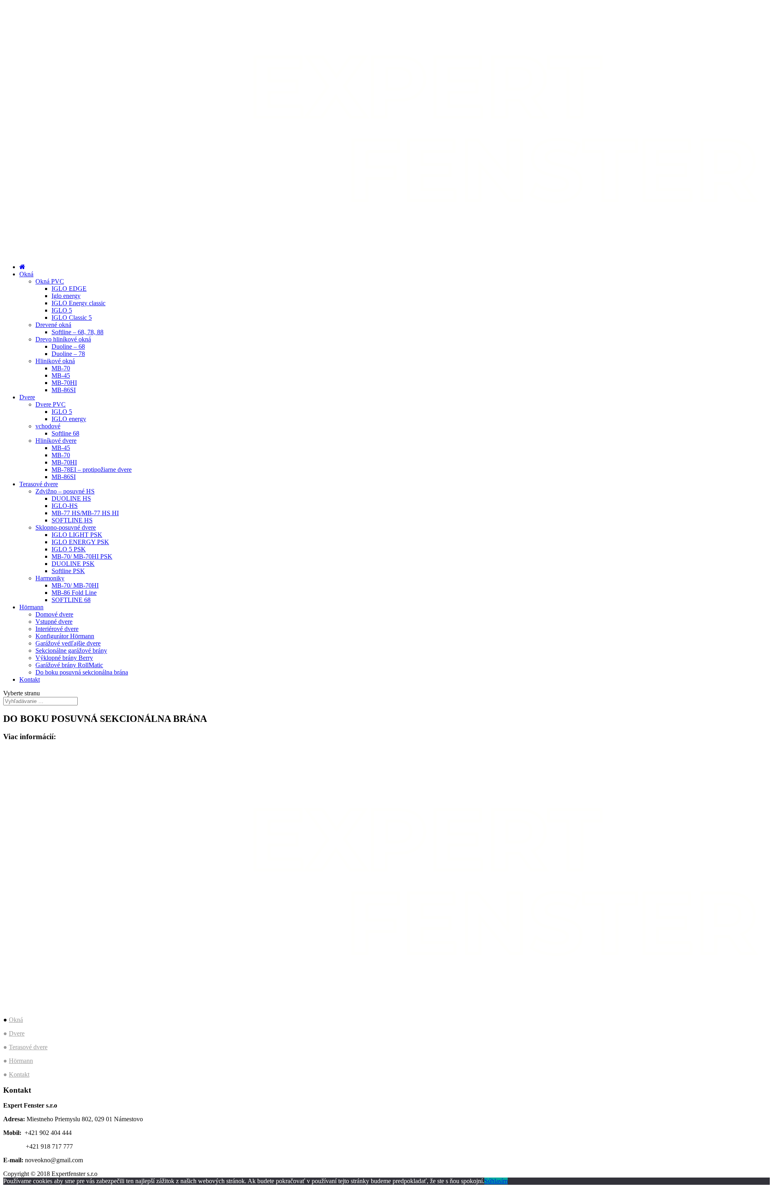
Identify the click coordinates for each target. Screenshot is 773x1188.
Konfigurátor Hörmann (64, 636)
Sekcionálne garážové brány (71, 650)
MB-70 (61, 368)
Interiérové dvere (57, 628)
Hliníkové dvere (55, 440)
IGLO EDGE (69, 288)
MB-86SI (64, 389)
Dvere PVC (50, 404)
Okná (26, 274)
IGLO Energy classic (78, 303)
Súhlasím (496, 1181)
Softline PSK (68, 570)
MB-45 (61, 375)
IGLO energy (69, 418)
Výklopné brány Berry (64, 657)
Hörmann (31, 607)
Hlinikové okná (55, 361)
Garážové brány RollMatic (69, 665)
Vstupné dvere (53, 621)
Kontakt (29, 679)
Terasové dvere (38, 484)
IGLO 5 (62, 310)
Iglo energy (66, 295)
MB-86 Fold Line (74, 592)
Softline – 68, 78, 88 (77, 332)
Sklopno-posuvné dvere (65, 527)
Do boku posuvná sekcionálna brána (81, 672)
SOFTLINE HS (72, 520)
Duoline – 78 (68, 353)
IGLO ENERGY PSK (80, 542)
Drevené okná (53, 324)
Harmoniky (49, 578)
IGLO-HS (65, 505)
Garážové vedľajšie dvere (68, 643)
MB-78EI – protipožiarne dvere (92, 469)
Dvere (27, 397)
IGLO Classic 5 (72, 317)
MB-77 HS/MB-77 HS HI (85, 513)
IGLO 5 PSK (69, 549)
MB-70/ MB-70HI (75, 585)
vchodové (47, 426)
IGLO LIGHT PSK (77, 534)
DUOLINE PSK (73, 563)
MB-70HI (64, 382)
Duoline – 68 (68, 346)
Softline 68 (65, 433)
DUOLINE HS (71, 498)
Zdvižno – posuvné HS (65, 491)
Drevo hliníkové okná (63, 339)
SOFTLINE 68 (71, 599)
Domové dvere (54, 614)
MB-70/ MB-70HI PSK (82, 556)
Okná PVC (49, 281)
